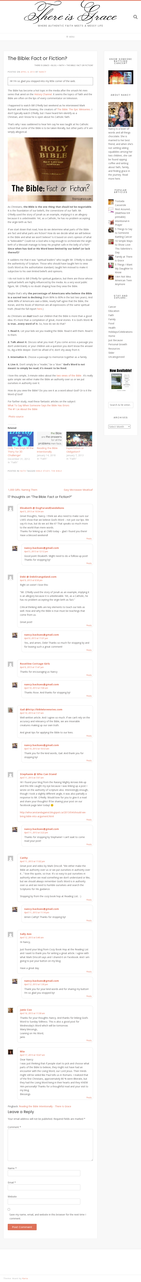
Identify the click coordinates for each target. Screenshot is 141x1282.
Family (112, 319)
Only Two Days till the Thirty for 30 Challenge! (21, 451)
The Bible (56, 471)
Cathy (24, 857)
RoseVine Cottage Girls (35, 663)
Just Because (115, 340)
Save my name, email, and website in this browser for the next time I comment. (47, 1216)
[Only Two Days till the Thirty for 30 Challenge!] (21, 439)
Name (12, 1168)
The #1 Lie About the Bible (22, 409)
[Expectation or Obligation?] (79, 439)
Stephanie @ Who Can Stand (38, 774)
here (39, 308)
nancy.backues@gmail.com (41, 548)
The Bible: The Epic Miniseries (73, 109)
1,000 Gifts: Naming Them (22, 489)
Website (12, 1196)
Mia (22, 1051)
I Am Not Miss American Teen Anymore (123, 280)
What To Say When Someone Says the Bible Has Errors (38, 405)
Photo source (16, 416)
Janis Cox (26, 1009)
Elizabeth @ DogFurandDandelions (42, 508)
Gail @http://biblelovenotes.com (41, 709)
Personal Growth (117, 344)
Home (111, 336)
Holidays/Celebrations (120, 331)
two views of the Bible (69, 375)
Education (113, 310)
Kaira (25, 1278)
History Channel (43, 94)
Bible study (43, 471)
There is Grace (70, 14)
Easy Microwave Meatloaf (78, 489)
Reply (89, 538)
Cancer (112, 306)
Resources (114, 348)
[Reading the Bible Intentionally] (50, 439)
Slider (111, 352)
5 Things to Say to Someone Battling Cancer (123, 232)
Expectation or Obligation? (75, 449)
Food (111, 323)
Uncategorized (116, 356)
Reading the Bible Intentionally (47, 449)
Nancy (42, 71)
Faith (23, 471)
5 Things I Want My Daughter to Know (124, 268)
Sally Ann (25, 934)
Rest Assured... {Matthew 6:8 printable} (123, 213)
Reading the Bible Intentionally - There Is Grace (45, 1106)
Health (112, 327)
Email (12, 1182)
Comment (14, 1127)
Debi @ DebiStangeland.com (38, 576)
